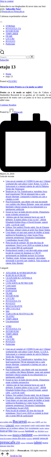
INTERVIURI (12, 296)
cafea (29, 422)
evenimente (34, 428)
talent (38, 442)
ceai (42, 422)
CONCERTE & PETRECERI (19, 283)
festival (4, 430)
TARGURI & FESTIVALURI (19, 314)
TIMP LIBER (12, 319)
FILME (9, 293)
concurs (17, 426)
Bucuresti (20, 421)
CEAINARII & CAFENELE (19, 278)
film (10, 430)
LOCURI (10, 298)
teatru (45, 442)
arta (10, 422)
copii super (40, 425)
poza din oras (19, 438)
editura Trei (23, 428)
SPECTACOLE (13, 308)
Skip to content (6, 1)
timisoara (3, 446)
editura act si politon (9, 428)
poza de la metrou (6, 438)
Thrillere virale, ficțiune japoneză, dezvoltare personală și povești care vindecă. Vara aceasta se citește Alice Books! (27, 260)
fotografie (21, 431)
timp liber (10, 446)
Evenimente (11, 288)
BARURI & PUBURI (16, 275)
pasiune (27, 435)
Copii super (11, 285)
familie (41, 428)
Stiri (7, 311)
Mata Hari (3, 435)
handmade (29, 431)
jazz (36, 431)
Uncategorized (12, 321)
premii (36, 438)
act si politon (4, 422)
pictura (35, 435)
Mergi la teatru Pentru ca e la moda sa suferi (21, 87)
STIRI (8, 326)
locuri (46, 431)
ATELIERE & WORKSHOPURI (21, 273)
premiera (29, 438)
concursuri (25, 425)
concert (10, 425)
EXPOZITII (11, 291)
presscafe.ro (10, 442)
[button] (28, 57)
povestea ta (44, 435)
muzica (16, 434)
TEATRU (12, 81)
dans (48, 425)
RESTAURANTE (14, 306)
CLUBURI (11, 280)
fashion (46, 428)
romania (29, 442)
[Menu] (1, 21)
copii (32, 425)
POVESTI (10, 303)
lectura (41, 431)
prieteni (23, 443)
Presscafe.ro (19, 11)
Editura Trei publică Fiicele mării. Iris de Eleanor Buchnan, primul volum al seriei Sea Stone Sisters (28, 228)
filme (15, 431)
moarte (9, 435)
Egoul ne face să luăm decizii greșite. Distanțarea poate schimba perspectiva (27, 213)
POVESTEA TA (13, 301)
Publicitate (10, 344)
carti (37, 421)
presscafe (44, 438)
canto (33, 422)
